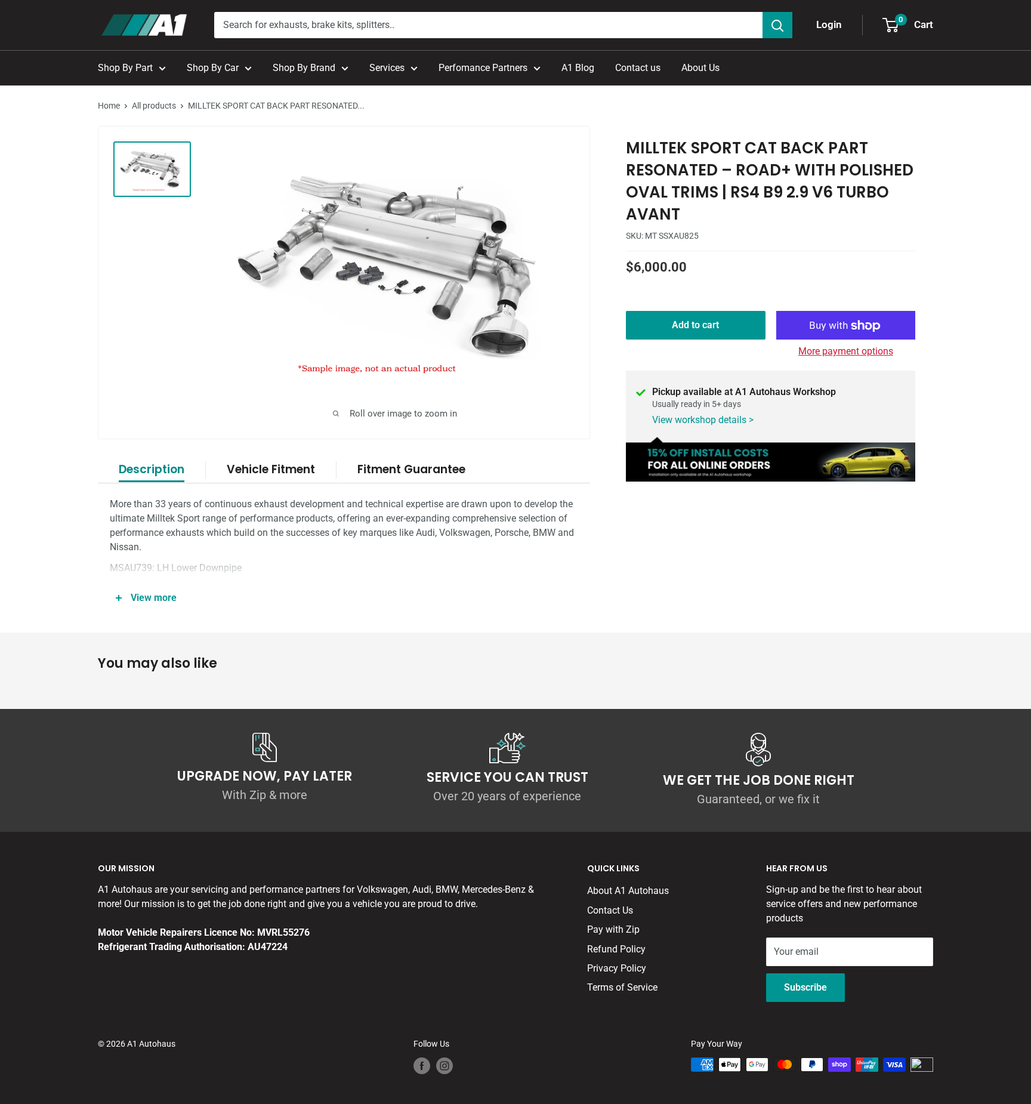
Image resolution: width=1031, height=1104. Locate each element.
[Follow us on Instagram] (444, 1065)
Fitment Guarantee (411, 469)
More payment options (845, 351)
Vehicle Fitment (271, 469)
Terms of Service (622, 987)
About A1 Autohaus (628, 890)
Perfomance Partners (483, 67)
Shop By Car (213, 67)
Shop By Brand (304, 67)
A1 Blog (577, 67)
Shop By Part (125, 67)
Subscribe (805, 987)
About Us (700, 67)
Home (109, 105)
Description (151, 469)
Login (829, 24)
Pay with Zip (613, 929)
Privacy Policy (616, 968)
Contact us (637, 67)
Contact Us (610, 910)
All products (154, 105)
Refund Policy (616, 949)
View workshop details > (703, 420)
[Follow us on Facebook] (421, 1065)
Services (387, 67)
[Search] (777, 25)
